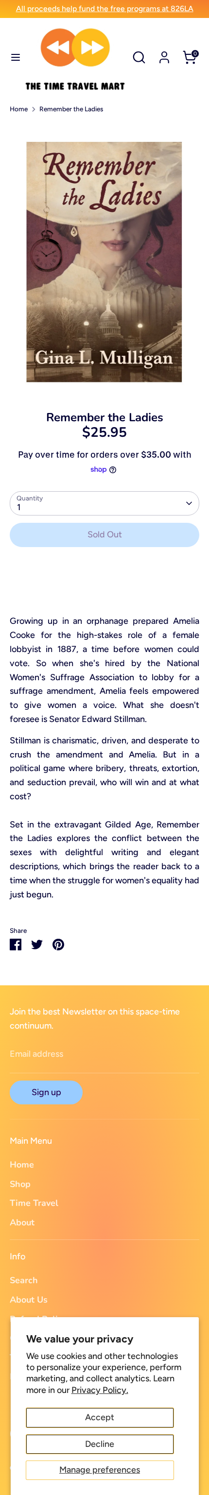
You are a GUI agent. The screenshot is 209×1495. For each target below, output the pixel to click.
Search (24, 1280)
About (22, 1222)
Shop (20, 1184)
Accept (99, 1417)
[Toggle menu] (12, 57)
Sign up (46, 1092)
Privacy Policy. (99, 1390)
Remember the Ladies (71, 109)
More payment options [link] (104, 590)
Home (19, 109)
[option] (104, 258)
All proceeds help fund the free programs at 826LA (104, 8)
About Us (29, 1300)
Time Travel (34, 1203)
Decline (99, 1444)
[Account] (164, 54)
